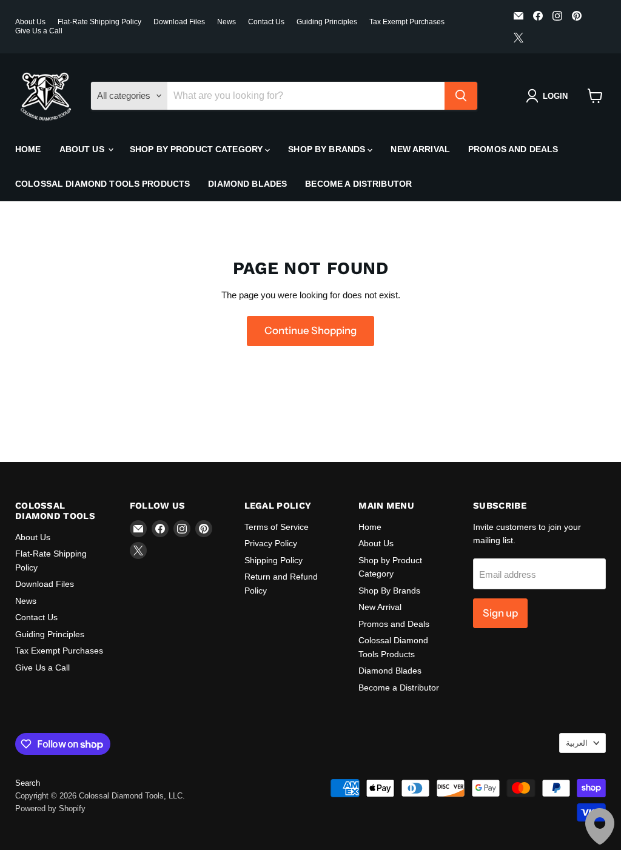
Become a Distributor (358, 184)
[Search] (461, 96)
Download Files (179, 22)
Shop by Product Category (198, 149)
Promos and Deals (513, 149)
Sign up (500, 613)
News (226, 22)
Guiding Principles (327, 22)
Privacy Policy (270, 543)
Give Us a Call (38, 31)
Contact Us (266, 22)
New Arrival (420, 149)
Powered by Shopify (50, 808)
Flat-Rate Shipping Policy (99, 22)
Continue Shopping (310, 330)
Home (28, 149)
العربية (577, 743)
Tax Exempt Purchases (407, 22)
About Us (30, 22)
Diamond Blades (247, 184)
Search (27, 783)
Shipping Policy (273, 560)
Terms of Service (276, 527)
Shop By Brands (328, 149)
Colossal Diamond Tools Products (102, 184)
